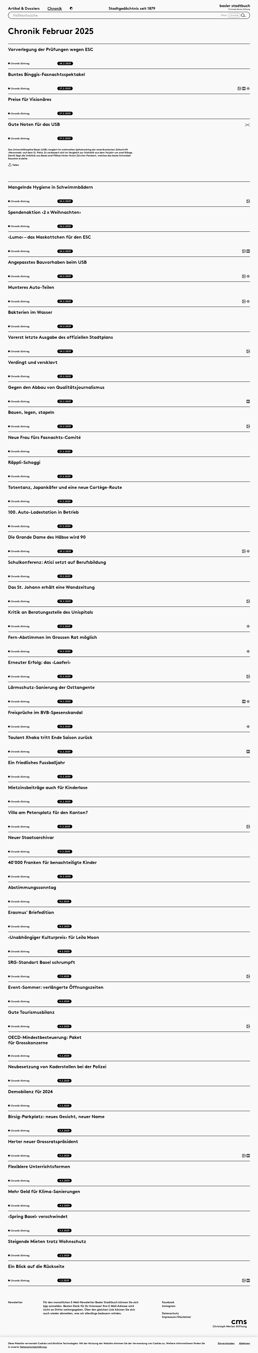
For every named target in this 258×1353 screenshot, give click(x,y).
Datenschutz (170, 1313)
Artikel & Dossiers (24, 8)
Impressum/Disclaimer (176, 1316)
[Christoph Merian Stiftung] (230, 1324)
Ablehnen (244, 1343)
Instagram (168, 1306)
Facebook (168, 1302)
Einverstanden (226, 1343)
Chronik (54, 8)
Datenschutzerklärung (33, 1346)
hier (45, 1306)
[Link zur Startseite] (235, 7)
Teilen (15, 164)
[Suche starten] (243, 15)
